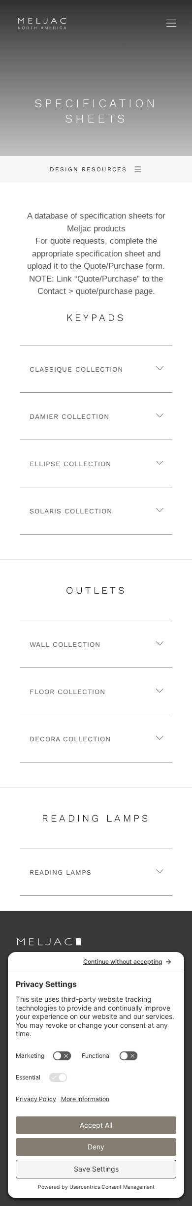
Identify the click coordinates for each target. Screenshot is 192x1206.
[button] (96, 369)
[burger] (177, 23)
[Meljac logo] (47, 25)
